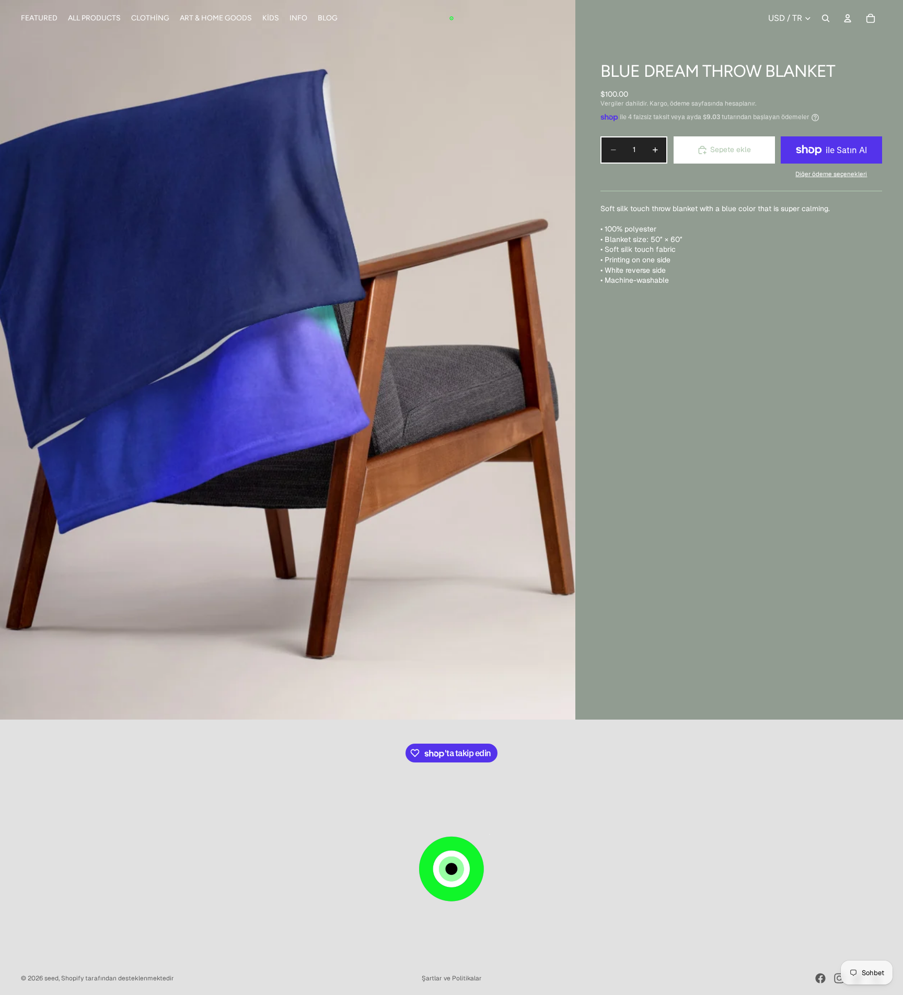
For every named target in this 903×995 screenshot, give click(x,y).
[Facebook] (820, 978)
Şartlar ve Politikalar (452, 978)
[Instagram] (839, 978)
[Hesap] (847, 18)
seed (51, 978)
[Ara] (825, 18)
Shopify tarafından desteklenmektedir (117, 978)
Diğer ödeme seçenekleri (831, 174)
